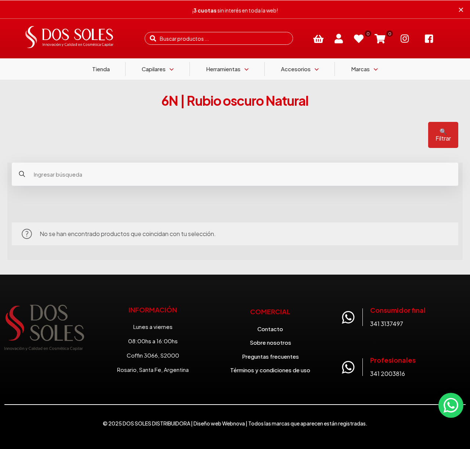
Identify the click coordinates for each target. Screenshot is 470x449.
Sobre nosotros (270, 342)
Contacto (270, 328)
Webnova (233, 423)
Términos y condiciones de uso (270, 369)
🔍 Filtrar (443, 134)
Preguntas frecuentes (270, 356)
